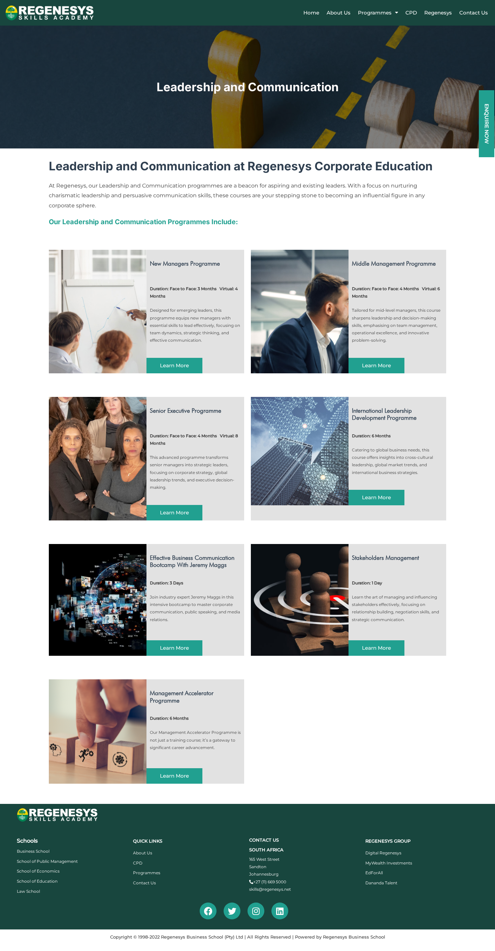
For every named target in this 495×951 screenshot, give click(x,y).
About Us (339, 12)
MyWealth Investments (388, 862)
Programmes (375, 12)
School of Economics (38, 871)
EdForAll (374, 872)
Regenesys (438, 12)
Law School (28, 891)
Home (311, 12)
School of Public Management (47, 861)
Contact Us (473, 12)
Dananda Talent (381, 882)
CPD (411, 12)
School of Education (37, 881)
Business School (33, 851)
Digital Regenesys (383, 852)
